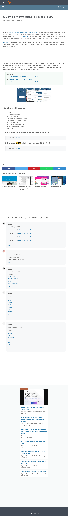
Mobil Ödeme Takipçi (13, 283)
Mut (9, 340)
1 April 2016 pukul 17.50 (14, 227)
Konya (9, 309)
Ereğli (9, 335)
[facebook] (8, 168)
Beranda (34, 510)
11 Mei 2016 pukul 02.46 (14, 254)
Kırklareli (10, 307)
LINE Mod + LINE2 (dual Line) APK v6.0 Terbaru (21, 79)
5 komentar (19, 20)
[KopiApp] (8, 2)
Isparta (10, 300)
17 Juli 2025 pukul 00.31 (14, 271)
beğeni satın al (11, 276)
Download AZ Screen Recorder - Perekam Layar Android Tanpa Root (26, 82)
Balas (9, 245)
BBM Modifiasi (25, 36)
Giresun (10, 306)
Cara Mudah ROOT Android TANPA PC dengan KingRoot (23, 77)
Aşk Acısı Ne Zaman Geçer (14, 278)
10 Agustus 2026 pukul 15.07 (15, 296)
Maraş (9, 304)
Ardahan (10, 311)
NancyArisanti (11, 252)
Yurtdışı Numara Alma (13, 281)
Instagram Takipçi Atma (14, 280)
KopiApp (36, 513)
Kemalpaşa (11, 337)
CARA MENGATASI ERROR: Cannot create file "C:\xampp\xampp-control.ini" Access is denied (34, 431)
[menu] (4, 7)
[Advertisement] (34, 26)
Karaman (10, 314)
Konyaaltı (10, 332)
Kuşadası (10, 339)
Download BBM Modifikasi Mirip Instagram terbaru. (24, 32)
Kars (9, 313)
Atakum (10, 346)
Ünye (9, 342)
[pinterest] (34, 168)
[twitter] (21, 168)
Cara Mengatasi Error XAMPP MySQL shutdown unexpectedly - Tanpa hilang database (32, 419)
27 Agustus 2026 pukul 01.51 (15, 327)
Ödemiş (10, 333)
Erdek (9, 344)
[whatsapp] (46, 168)
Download (17, 138)
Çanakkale (10, 302)
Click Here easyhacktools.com (26, 230)
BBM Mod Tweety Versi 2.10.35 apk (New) (33, 471)
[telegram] (59, 168)
